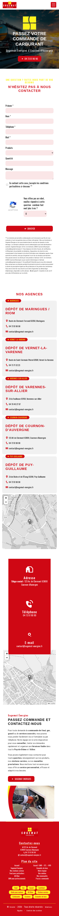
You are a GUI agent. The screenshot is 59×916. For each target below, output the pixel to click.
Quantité (9, 158)
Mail (7, 137)
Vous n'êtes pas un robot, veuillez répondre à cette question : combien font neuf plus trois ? (34, 203)
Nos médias (42, 873)
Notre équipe (42, 870)
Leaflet (52, 703)
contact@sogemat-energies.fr (29, 646)
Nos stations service (17, 870)
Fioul (15, 888)
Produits (9, 148)
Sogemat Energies (23, 779)
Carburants (16, 896)
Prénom (8, 105)
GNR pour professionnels (16, 878)
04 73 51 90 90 (31, 58)
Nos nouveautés (42, 876)
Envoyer (31, 228)
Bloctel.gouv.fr (34, 271)
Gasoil (31, 888)
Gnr (23, 888)
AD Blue (16, 876)
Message (9, 169)
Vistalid (12, 907)
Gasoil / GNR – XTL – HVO (42, 865)
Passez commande (42, 878)
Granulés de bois (42, 868)
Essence (27, 896)
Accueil (16, 865)
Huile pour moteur (17, 892)
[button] (29, 521)
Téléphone (9, 126)
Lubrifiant (41, 888)
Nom (7, 116)
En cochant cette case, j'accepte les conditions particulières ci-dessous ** (29, 184)
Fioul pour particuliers (16, 873)
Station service (43, 892)
